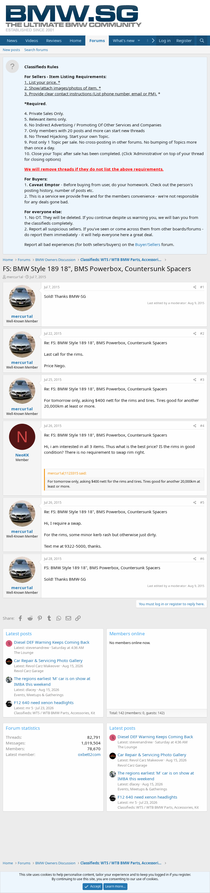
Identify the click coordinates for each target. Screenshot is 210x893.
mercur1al (15, 276)
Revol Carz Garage (28, 670)
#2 (202, 333)
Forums (97, 40)
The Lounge (23, 652)
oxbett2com (89, 754)
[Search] (202, 40)
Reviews (54, 40)
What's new (124, 40)
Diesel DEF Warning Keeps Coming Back (51, 642)
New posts (11, 49)
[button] (139, 40)
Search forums (36, 49)
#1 (202, 287)
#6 (202, 558)
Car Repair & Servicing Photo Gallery (48, 660)
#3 (202, 379)
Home (75, 40)
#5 (202, 502)
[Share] (194, 287)
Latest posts (19, 633)
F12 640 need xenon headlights (44, 702)
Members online (127, 633)
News (12, 40)
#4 (202, 425)
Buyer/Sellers (147, 244)
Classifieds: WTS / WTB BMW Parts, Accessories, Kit (54, 712)
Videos (31, 40)
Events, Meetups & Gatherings (38, 694)
